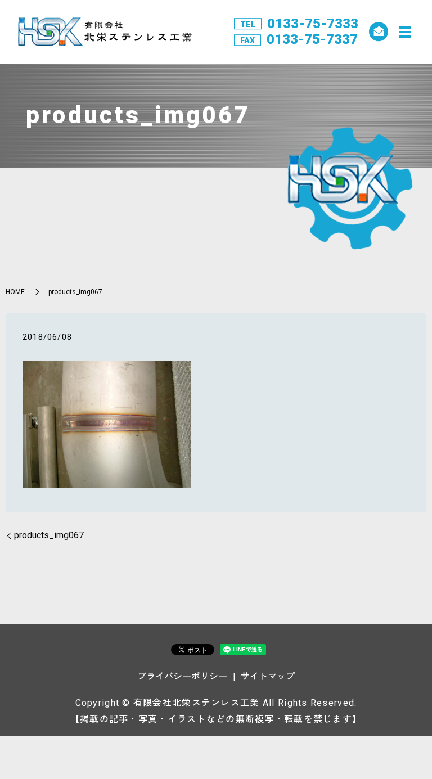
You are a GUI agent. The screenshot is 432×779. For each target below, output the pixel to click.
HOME (15, 292)
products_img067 (49, 535)
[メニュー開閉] (405, 32)
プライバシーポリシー (182, 676)
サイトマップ (268, 676)
